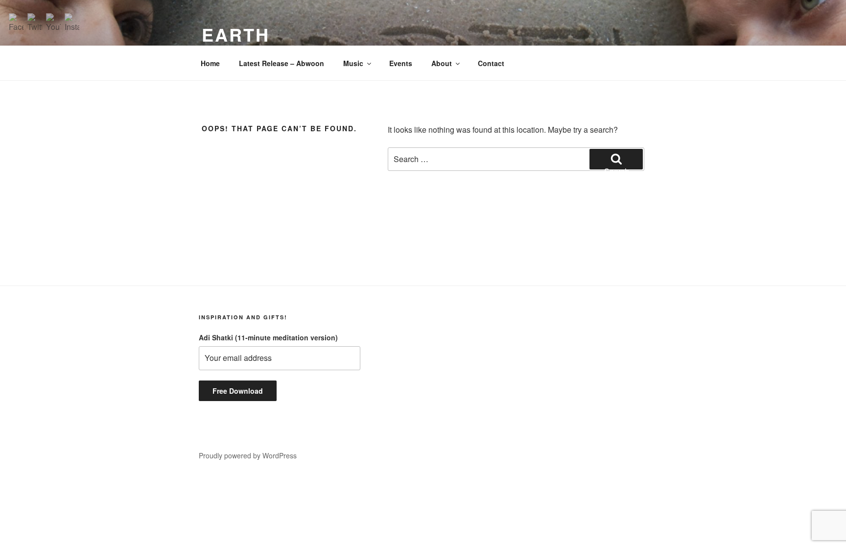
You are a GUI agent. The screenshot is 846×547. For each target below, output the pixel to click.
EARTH (235, 34)
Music (353, 63)
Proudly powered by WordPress (248, 455)
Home (210, 63)
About (441, 63)
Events (400, 63)
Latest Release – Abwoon (281, 63)
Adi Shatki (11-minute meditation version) (268, 337)
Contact (491, 63)
